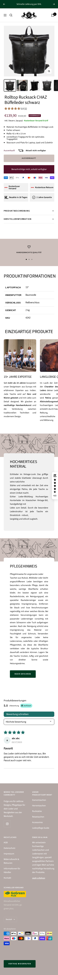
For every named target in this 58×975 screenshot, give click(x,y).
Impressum (9, 853)
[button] (12, 109)
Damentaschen (39, 800)
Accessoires (37, 822)
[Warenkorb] (52, 15)
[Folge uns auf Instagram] (7, 823)
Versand (19, 120)
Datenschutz (9, 848)
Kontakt (7, 877)
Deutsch (9, 919)
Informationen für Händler (12, 870)
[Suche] (11, 15)
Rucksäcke (37, 811)
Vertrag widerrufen (19, 963)
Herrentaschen (39, 805)
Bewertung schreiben (17, 714)
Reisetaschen (38, 816)
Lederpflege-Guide (40, 828)
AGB (6, 842)
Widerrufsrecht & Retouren (11, 861)
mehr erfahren (23, 674)
